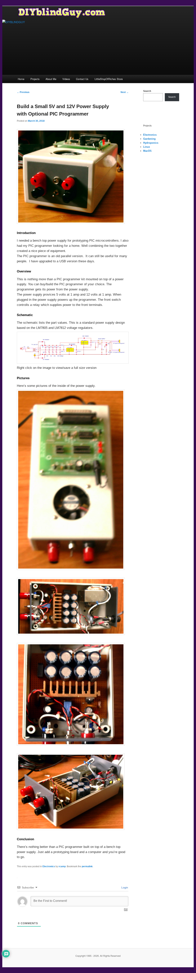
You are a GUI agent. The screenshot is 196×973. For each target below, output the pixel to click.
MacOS (147, 150)
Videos (66, 79)
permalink (87, 866)
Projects (35, 79)
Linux (146, 146)
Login (124, 887)
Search (147, 91)
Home (21, 79)
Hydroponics (150, 142)
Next (125, 92)
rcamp (62, 866)
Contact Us (82, 79)
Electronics (48, 866)
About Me (51, 79)
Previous (23, 92)
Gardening (149, 138)
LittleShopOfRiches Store (109, 79)
